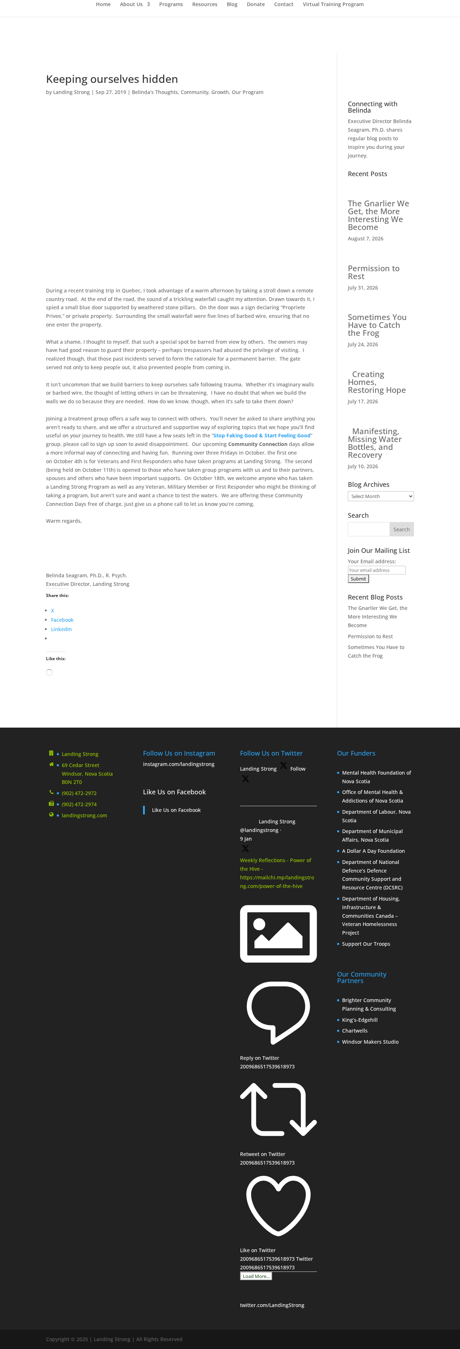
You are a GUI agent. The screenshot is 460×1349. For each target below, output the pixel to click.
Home (103, 5)
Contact (284, 5)
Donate (256, 5)
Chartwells (355, 1030)
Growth (220, 92)
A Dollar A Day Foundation (373, 850)
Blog (232, 5)
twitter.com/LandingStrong (272, 1305)
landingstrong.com (84, 815)
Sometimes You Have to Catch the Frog (377, 324)
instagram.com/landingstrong (179, 764)
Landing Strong (71, 92)
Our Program (247, 92)
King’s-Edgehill (360, 1019)
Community (194, 92)
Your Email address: (372, 561)
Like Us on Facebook (174, 792)
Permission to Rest (374, 272)
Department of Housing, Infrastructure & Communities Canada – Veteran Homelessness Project (371, 915)
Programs (171, 5)
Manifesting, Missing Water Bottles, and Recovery (375, 443)
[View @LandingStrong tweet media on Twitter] (278, 970)
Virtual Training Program (333, 5)
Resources (204, 5)
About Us (131, 5)
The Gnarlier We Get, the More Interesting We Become (378, 215)
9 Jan (246, 838)
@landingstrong (259, 830)
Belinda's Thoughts (155, 92)
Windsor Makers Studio (370, 1041)
